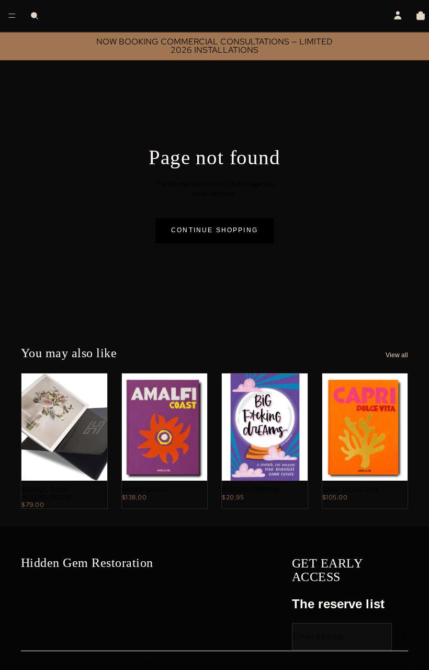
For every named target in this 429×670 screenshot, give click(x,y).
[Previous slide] (42, 427)
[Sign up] (403, 637)
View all (397, 355)
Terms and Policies (382, 662)
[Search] (34, 15)
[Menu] (12, 16)
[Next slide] (86, 427)
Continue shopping (214, 230)
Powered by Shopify (145, 662)
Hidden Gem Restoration (78, 662)
